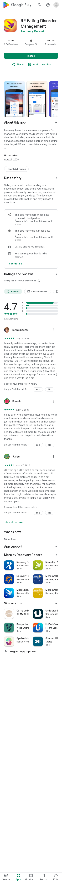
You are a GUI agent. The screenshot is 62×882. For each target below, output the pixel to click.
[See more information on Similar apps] (56, 603)
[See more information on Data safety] (56, 178)
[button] (36, 44)
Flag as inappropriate (20, 651)
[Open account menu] (56, 5)
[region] (31, 42)
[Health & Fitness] (16, 169)
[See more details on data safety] (16, 263)
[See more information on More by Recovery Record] (56, 555)
